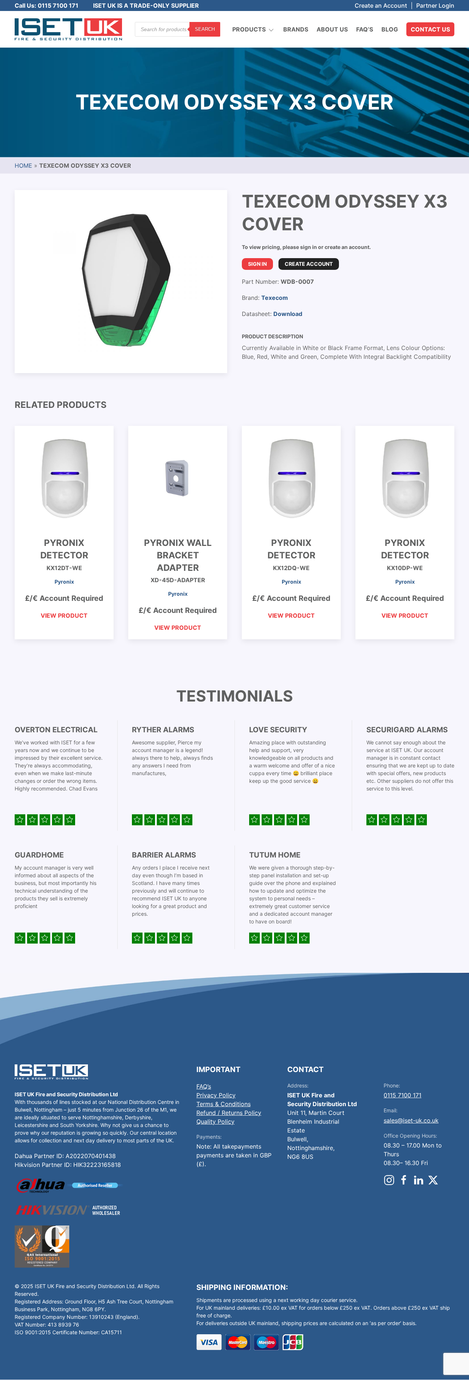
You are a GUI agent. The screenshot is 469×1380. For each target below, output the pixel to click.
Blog (389, 29)
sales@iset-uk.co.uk (411, 1120)
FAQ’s (364, 29)
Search (205, 29)
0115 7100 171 (402, 1095)
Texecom (274, 297)
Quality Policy (215, 1121)
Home (23, 165)
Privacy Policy (216, 1095)
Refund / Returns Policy (228, 1112)
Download (287, 313)
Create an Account (381, 5)
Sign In (257, 264)
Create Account (309, 264)
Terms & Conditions (223, 1104)
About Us (332, 29)
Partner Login (435, 5)
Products (249, 29)
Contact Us (430, 29)
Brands (295, 29)
